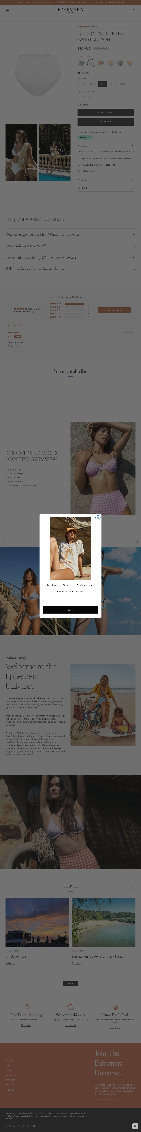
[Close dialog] (98, 517)
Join (70, 609)
